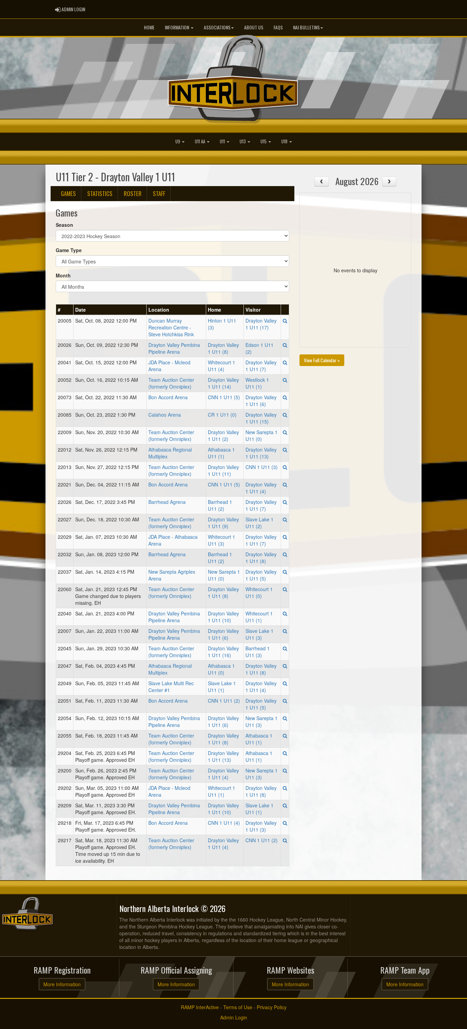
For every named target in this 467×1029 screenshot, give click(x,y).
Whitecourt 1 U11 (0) (259, 592)
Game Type (69, 250)
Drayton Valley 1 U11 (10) (223, 617)
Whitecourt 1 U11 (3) (221, 540)
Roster (133, 193)
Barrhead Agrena (167, 501)
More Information (62, 984)
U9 (178, 141)
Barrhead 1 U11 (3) (257, 652)
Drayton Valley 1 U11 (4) (261, 488)
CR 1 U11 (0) (222, 414)
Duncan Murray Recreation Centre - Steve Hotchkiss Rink (171, 327)
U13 (243, 141)
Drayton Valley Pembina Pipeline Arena (174, 348)
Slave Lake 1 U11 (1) (222, 686)
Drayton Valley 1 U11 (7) (261, 366)
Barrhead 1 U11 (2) (220, 505)
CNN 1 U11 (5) (224, 397)
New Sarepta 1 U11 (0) (261, 435)
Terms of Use (237, 1007)
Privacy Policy (271, 1007)
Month (63, 275)
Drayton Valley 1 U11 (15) (261, 418)
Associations (217, 27)
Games (68, 193)
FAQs (278, 27)
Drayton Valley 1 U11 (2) (223, 435)
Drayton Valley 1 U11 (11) (223, 470)
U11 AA (200, 141)
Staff (159, 193)
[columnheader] (65, 309)
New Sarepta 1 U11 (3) (261, 721)
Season (64, 224)
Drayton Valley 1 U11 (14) (223, 383)
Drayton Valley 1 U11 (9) (223, 523)
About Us (253, 27)
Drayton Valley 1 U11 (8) (223, 348)
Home (149, 27)
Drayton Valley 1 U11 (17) (261, 324)
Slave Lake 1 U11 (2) (259, 523)
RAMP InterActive (200, 1007)
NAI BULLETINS (306, 27)
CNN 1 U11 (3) (261, 467)
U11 (223, 141)
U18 (285, 141)
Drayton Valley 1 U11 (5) (261, 575)
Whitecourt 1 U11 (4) (221, 366)
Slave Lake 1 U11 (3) (259, 634)
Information (177, 27)
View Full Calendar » (322, 360)
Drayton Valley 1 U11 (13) (261, 453)
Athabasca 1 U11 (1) (221, 453)
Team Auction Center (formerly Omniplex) (171, 383)
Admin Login (233, 1017)
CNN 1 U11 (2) (224, 700)
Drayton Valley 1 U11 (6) (261, 400)
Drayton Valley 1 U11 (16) (223, 652)
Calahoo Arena (164, 414)
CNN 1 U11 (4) (224, 822)
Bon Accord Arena (168, 397)
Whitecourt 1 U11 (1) (259, 617)
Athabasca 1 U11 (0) (221, 669)
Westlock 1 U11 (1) (257, 383)
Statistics (99, 193)
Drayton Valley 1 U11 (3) (261, 826)
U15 (264, 141)
